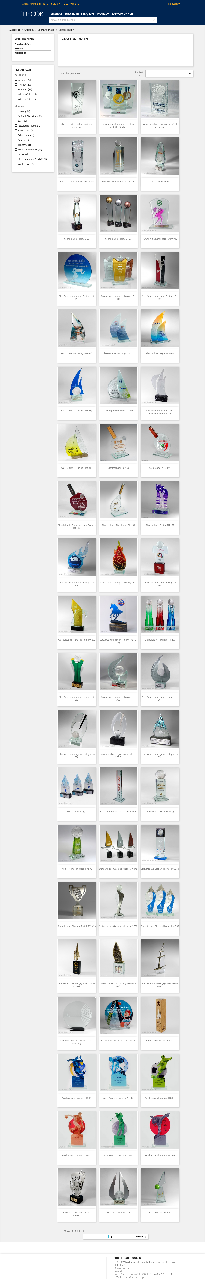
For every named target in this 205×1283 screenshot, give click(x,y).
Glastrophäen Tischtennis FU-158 (118, 525)
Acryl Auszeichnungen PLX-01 (77, 1098)
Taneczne (24, 144)
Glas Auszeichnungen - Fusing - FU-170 (77, 584)
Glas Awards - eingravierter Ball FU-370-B (118, 756)
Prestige (24, 84)
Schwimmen (26, 135)
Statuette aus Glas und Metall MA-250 (160, 868)
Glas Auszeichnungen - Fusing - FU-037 (160, 297)
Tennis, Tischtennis (30, 149)
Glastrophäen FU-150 (118, 467)
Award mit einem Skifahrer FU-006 (160, 238)
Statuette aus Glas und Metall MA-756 (160, 926)
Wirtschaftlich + (27, 99)
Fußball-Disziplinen (30, 116)
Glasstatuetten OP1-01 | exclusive (118, 1040)
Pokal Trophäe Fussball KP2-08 (76, 868)
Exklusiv (24, 79)
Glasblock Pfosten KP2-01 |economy (118, 811)
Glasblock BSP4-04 (160, 181)
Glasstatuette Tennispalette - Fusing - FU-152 (77, 527)
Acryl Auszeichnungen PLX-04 (160, 1098)
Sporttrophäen (24, 38)
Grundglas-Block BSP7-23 (76, 238)
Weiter (141, 1237)
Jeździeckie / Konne (29, 125)
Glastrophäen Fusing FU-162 (160, 525)
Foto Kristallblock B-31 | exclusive (77, 181)
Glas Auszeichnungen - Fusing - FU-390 (160, 756)
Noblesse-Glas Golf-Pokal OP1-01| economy (77, 1042)
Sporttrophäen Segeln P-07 (159, 1040)
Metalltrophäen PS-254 (118, 1212)
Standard (25, 89)
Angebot (56, 14)
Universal (25, 154)
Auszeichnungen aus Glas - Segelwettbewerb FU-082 (160, 412)
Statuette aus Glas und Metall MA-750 (118, 926)
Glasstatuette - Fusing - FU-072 (118, 353)
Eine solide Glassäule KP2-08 (159, 811)
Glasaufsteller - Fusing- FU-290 (159, 639)
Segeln (23, 139)
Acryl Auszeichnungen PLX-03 (77, 1155)
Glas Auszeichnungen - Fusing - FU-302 (77, 698)
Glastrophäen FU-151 (159, 467)
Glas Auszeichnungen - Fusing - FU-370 (77, 756)
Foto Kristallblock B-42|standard (118, 181)
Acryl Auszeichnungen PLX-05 (118, 1155)
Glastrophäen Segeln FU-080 (118, 410)
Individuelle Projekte (79, 14)
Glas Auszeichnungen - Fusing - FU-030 (118, 297)
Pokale (19, 48)
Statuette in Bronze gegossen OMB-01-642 (77, 985)
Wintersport (26, 163)
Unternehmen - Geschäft (32, 159)
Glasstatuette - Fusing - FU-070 (76, 353)
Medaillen (21, 52)
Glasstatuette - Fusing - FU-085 (76, 467)
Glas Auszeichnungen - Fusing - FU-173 (118, 584)
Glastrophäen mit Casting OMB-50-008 (118, 985)
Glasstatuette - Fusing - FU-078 (76, 410)
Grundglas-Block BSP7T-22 (118, 238)
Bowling (24, 111)
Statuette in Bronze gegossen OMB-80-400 (160, 985)
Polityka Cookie (122, 14)
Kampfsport (25, 130)
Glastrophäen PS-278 (159, 1212)
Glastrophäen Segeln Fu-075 (160, 353)
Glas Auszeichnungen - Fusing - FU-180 (160, 584)
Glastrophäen (23, 44)
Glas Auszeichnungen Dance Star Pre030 (76, 1214)
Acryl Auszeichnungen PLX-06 (160, 1155)
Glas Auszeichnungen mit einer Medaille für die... (118, 126)
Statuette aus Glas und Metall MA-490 (77, 926)
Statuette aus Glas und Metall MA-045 (118, 868)
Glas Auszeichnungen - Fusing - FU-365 (118, 698)
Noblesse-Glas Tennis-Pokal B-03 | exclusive (160, 126)
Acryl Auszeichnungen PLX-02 (118, 1098)
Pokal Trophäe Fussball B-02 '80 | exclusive (77, 126)
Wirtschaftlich (27, 94)
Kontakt (103, 14)
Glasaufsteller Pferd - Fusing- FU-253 (76, 639)
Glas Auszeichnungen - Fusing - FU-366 (160, 698)
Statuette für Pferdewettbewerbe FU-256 (118, 641)
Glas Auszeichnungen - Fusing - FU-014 (77, 297)
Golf (22, 120)
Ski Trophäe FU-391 (76, 811)
